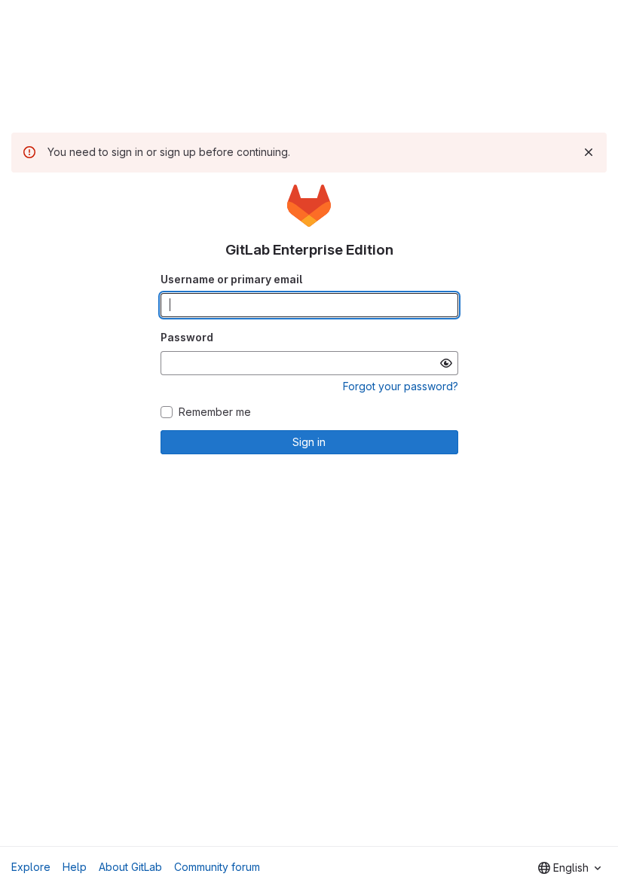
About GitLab (130, 866)
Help (75, 866)
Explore (30, 866)
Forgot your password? (400, 386)
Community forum (217, 866)
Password (187, 337)
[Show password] (446, 363)
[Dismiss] (589, 152)
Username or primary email (231, 279)
